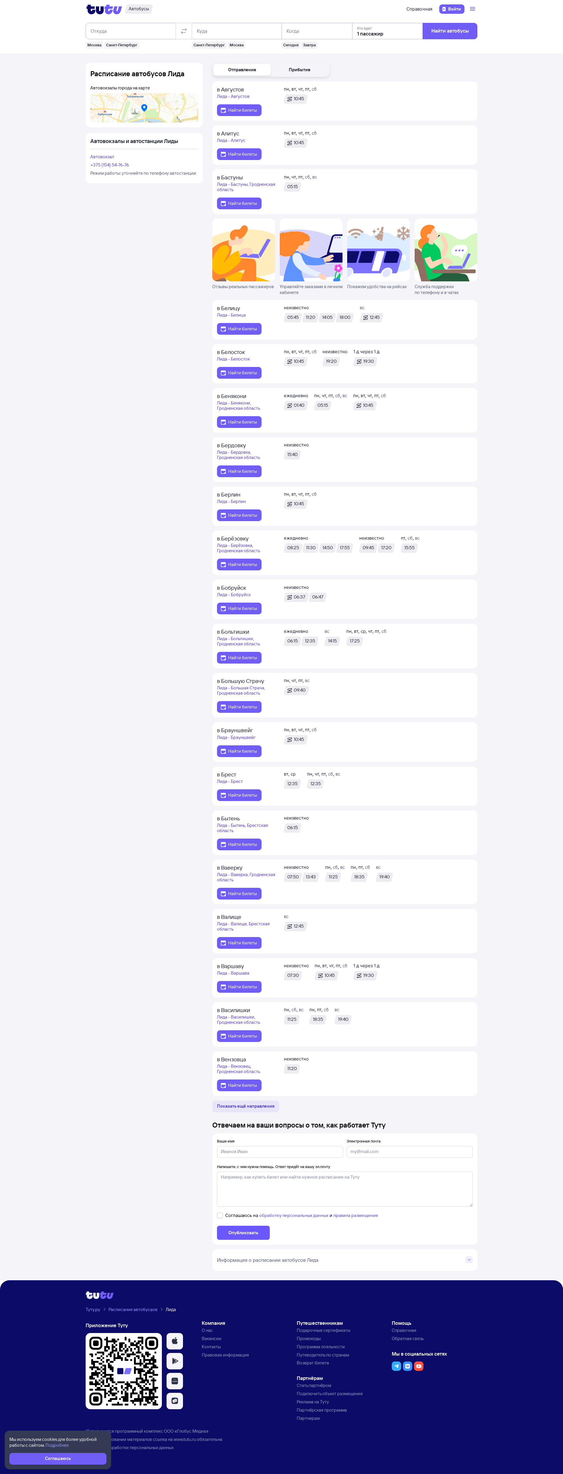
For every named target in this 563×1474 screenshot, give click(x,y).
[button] (242, 70)
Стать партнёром (314, 1385)
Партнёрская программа (322, 1410)
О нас (207, 1330)
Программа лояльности (321, 1346)
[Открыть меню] (473, 9)
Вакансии (211, 1338)
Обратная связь (408, 1338)
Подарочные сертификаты (323, 1330)
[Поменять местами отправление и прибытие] (184, 31)
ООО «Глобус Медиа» (186, 1431)
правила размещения (355, 1215)
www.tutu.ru (185, 1439)
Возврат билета (313, 1363)
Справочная (419, 9)
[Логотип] (104, 9)
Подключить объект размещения (330, 1393)
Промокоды (309, 1338)
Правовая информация (225, 1355)
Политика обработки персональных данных (130, 1447)
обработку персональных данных (293, 1215)
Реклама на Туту (313, 1402)
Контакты (211, 1346)
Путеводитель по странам (323, 1355)
